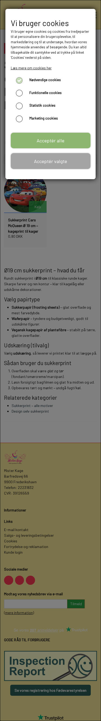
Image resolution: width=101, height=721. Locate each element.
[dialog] (50, 360)
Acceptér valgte (50, 161)
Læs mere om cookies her (31, 68)
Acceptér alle (50, 140)
